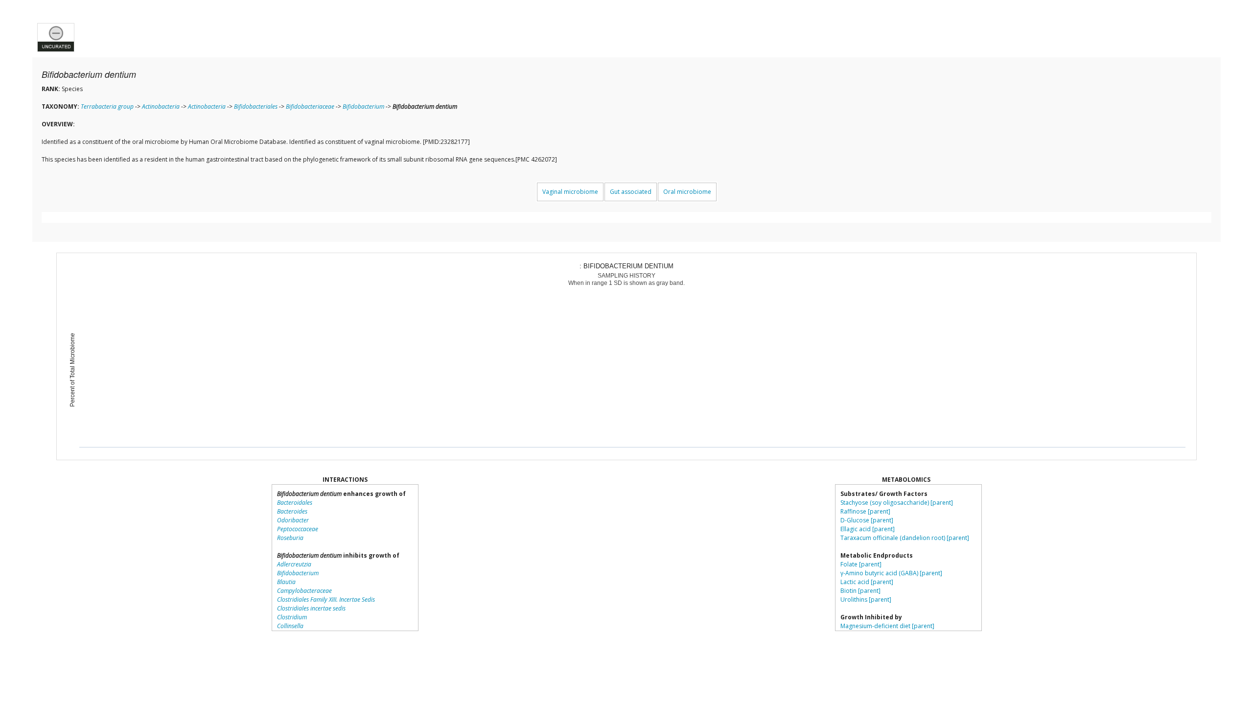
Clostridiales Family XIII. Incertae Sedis (326, 599)
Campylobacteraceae (304, 591)
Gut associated (630, 192)
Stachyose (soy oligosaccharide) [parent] (896, 502)
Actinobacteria (161, 106)
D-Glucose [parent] (866, 520)
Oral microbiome (687, 192)
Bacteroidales (294, 502)
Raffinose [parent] (865, 511)
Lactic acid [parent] (866, 582)
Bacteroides (292, 511)
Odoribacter (293, 520)
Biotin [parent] (860, 591)
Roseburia (290, 538)
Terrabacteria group (107, 106)
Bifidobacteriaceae (310, 106)
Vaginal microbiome (570, 192)
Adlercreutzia (294, 564)
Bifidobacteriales (256, 106)
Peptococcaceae (297, 529)
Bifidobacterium (363, 106)
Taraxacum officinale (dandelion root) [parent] (904, 538)
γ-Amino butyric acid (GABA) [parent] (891, 573)
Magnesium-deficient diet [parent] (887, 626)
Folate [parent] (861, 564)
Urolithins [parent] (865, 599)
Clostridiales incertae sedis (311, 608)
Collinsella (290, 626)
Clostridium (292, 617)
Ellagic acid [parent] (867, 529)
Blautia (286, 582)
